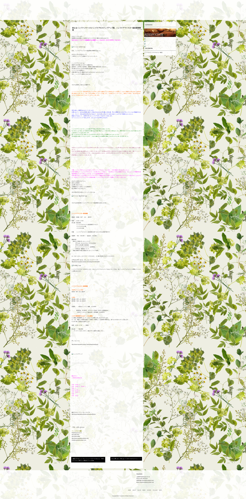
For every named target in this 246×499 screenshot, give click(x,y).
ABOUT (134, 490)
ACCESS (149, 490)
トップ (88, 15)
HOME (129, 490)
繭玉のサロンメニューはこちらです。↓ (82, 412)
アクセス (134, 15)
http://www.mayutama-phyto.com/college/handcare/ (85, 344)
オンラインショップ (157, 15)
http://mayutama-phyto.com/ (146, 480)
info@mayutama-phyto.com (79, 440)
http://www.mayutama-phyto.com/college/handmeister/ (86, 261)
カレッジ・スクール (146, 15)
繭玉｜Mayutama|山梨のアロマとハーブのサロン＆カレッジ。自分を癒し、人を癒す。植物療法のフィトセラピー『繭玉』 (123, 7)
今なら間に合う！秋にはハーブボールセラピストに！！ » (126, 458)
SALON (139, 490)
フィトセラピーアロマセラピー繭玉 (153, 52)
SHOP (160, 490)
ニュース (123, 15)
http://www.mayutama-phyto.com (80, 438)
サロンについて (111, 15)
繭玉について (100, 15)
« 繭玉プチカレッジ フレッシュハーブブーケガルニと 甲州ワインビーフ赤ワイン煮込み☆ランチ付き (88, 459)
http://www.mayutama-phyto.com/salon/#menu (84, 414)
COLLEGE (155, 490)
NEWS (144, 490)
